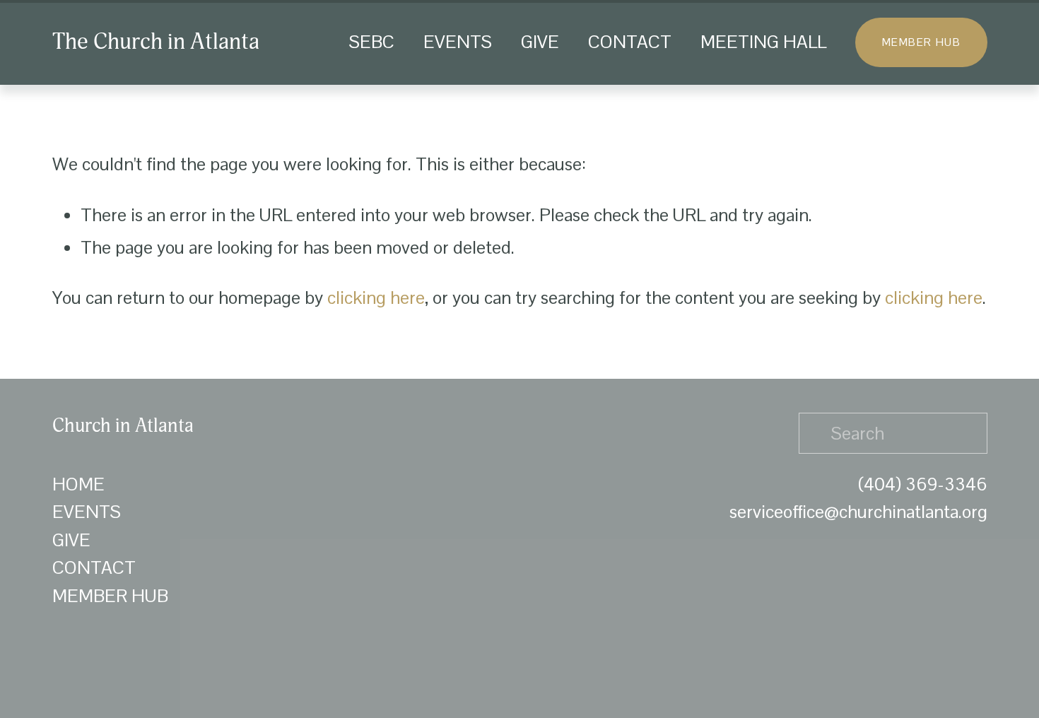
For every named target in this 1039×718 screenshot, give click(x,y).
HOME (78, 484)
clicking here (376, 297)
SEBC (371, 41)
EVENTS (457, 41)
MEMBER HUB (921, 42)
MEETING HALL (763, 41)
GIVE (540, 41)
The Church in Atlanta (155, 42)
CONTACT (629, 41)
